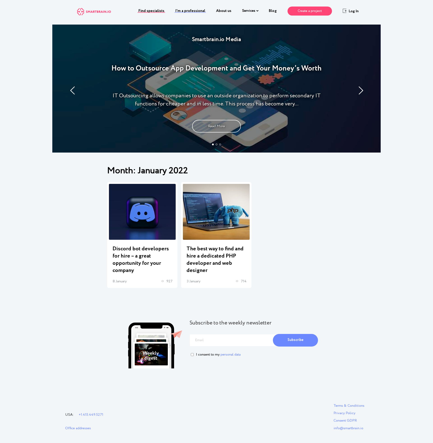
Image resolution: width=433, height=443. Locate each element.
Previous (72, 90)
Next (361, 90)
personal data (231, 354)
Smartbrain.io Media (216, 39)
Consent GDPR (345, 420)
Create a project (310, 11)
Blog (273, 11)
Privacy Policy (344, 413)
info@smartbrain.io (348, 428)
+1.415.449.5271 (91, 414)
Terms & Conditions (349, 405)
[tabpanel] (216, 89)
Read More (216, 126)
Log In (354, 11)
